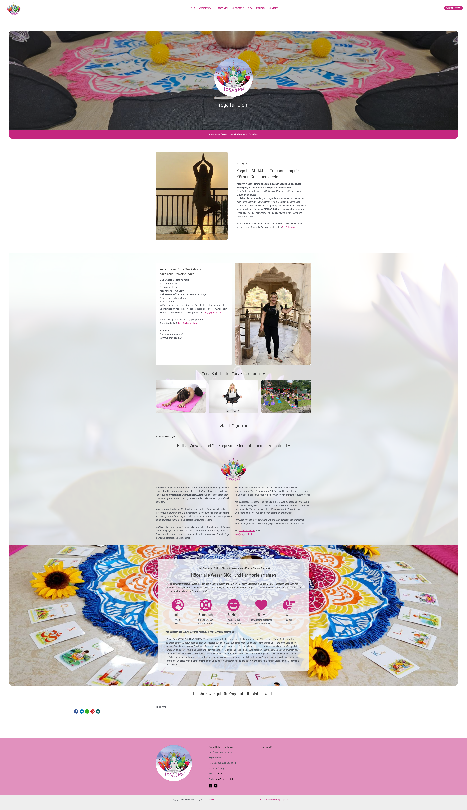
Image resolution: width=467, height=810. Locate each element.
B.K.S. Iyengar (289, 227)
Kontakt (273, 8)
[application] (213, 8)
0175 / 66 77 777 (247, 530)
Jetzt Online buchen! (187, 323)
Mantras (260, 8)
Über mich (223, 8)
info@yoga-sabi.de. (212, 312)
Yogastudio (238, 8)
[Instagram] (216, 786)
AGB (259, 800)
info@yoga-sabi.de (244, 534)
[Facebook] (211, 786)
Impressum (286, 800)
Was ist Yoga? (205, 8)
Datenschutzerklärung (271, 800)
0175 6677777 (220, 773)
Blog (250, 8)
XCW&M (211, 800)
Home (192, 8)
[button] (76, 711)
